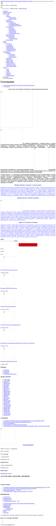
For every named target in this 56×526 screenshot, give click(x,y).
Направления (7, 507)
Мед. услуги (7, 13)
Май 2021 (6, 396)
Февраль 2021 (7, 400)
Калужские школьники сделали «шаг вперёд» (9, 269)
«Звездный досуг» (10, 63)
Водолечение (9, 40)
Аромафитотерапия (14, 24)
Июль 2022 (6, 384)
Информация (9, 46)
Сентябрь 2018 (7, 406)
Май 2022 (6, 387)
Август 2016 (7, 415)
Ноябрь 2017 (7, 409)
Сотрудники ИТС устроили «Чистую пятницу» (15, 424)
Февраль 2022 (7, 391)
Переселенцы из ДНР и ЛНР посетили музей (9, 288)
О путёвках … (10, 45)
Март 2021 (6, 399)
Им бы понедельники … (10, 423)
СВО (5, 41)
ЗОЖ (7, 70)
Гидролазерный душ (14, 33)
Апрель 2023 (7, 380)
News (5, 511)
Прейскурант (9, 59)
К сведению (12, 55)
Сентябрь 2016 (7, 413)
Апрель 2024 (7, 379)
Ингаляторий (9, 21)
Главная (5, 11)
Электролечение (10, 36)
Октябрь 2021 (7, 394)
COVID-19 (9, 44)
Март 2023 (6, 382)
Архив (8, 71)
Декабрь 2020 (7, 402)
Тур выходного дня (11, 49)
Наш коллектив (7, 504)
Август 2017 (7, 412)
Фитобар (8, 20)
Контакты (6, 76)
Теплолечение (9, 26)
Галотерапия (12, 22)
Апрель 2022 (7, 388)
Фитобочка (12, 29)
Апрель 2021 (7, 398)
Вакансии (8, 58)
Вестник (8, 73)
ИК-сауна (11, 28)
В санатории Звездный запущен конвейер (8, 306)
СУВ (7, 15)
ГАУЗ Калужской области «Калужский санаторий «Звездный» (19, 85)
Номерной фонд (10, 48)
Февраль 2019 (7, 404)
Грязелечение (12, 32)
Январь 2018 (7, 408)
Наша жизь (12, 54)
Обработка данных (11, 65)
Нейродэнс (12, 37)
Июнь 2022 (6, 386)
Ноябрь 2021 (7, 392)
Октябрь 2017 (7, 411)
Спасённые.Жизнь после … (10, 374)
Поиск (2, 239)
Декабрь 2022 (7, 383)
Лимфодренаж (12, 19)
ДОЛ (7, 69)
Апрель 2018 (7, 407)
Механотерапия (10, 34)
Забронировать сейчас (6, 473)
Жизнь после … (13, 57)
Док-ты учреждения (11, 66)
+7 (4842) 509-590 (22, 8)
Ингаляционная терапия (15, 25)
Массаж (8, 16)
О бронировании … (11, 50)
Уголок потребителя (28, 445)
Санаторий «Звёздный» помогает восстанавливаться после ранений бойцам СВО (24, 420)
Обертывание (12, 30)
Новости (8, 53)
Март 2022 (6, 390)
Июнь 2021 (6, 395)
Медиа (5, 67)
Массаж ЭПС (12, 17)
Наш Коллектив (7, 12)
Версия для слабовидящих (28, 244)
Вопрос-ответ (9, 61)
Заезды (5, 42)
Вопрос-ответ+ (10, 62)
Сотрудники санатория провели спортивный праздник (10, 324)
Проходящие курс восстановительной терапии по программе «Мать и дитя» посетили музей (27, 426)
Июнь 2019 (6, 403)
